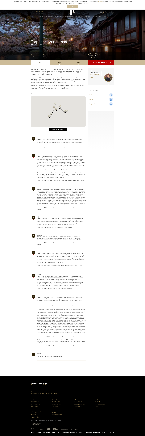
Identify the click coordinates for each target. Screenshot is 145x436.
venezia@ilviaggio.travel (57, 414)
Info (40, 62)
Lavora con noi (102, 16)
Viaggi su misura (52, 16)
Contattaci (72, 18)
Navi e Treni (95, 16)
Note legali (54, 420)
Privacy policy (42, 420)
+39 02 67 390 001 (39, 11)
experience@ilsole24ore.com (58, 404)
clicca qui (100, 1)
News (32, 420)
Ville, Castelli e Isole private (81, 16)
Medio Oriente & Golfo (69, 433)
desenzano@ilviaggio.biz (79, 404)
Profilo (91, 78)
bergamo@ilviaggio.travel (36, 416)
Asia (32, 57)
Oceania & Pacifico (108, 433)
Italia (33, 433)
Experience (67, 16)
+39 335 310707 (99, 406)
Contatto (92, 77)
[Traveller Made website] (36, 424)
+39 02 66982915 (56, 406)
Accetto (72, 6)
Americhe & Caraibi (49, 433)
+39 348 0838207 (78, 406)
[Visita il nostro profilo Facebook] (36, 13)
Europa (81, 433)
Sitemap (59, 420)
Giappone (35, 57)
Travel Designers (60, 16)
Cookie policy (49, 420)
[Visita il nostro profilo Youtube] (41, 13)
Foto (59, 62)
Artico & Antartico (93, 433)
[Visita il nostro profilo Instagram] (39, 13)
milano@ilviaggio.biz (35, 404)
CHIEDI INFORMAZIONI (100, 62)
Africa (39, 433)
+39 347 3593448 (56, 416)
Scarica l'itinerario (57, 129)
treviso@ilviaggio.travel (100, 404)
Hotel (72, 16)
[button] (56, 109)
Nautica (89, 16)
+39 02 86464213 (35, 395)
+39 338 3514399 (35, 417)
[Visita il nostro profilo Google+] (42, 13)
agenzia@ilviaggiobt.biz (53, 393)
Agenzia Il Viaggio (43, 16)
